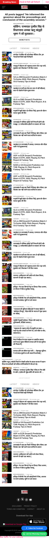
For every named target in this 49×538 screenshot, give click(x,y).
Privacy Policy (30, 506)
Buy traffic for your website (11, 537)
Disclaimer (17, 506)
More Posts (24, 40)
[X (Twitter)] (22, 499)
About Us (41, 509)
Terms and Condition (16, 509)
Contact (30, 509)
